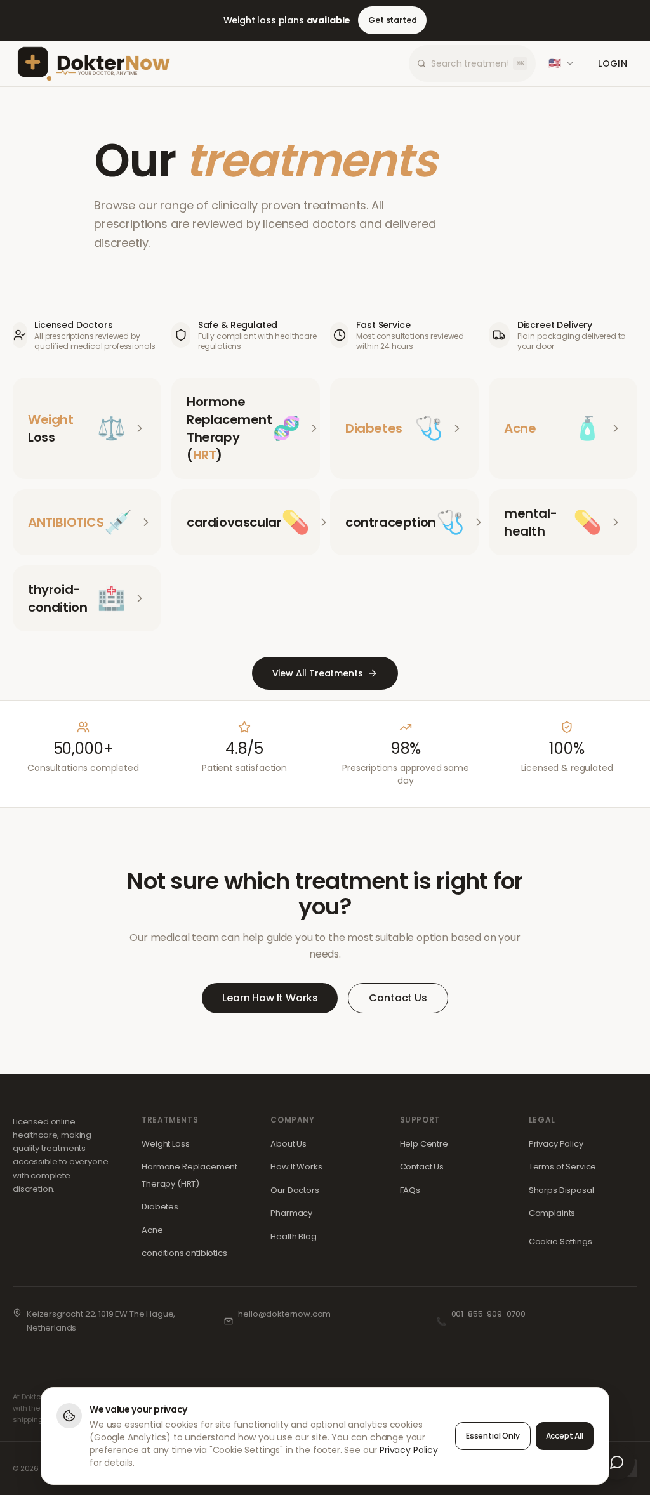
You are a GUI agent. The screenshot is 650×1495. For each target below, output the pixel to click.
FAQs (410, 1190)
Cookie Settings (560, 1241)
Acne (152, 1230)
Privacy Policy (556, 1144)
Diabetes (160, 1207)
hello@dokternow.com (284, 1314)
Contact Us (398, 998)
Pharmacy (291, 1213)
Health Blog (293, 1236)
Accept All (564, 1435)
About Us (288, 1144)
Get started (392, 20)
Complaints (552, 1213)
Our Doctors (294, 1190)
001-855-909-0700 (488, 1314)
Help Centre (424, 1144)
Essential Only (493, 1435)
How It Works (296, 1167)
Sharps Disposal (561, 1190)
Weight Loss (165, 1144)
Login (612, 63)
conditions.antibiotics (184, 1253)
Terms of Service (562, 1167)
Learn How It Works (269, 998)
